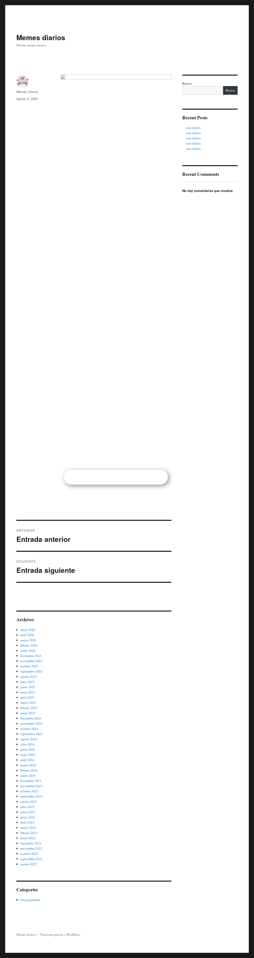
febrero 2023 (28, 833)
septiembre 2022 (31, 859)
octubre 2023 (29, 791)
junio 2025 (27, 687)
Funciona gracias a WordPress (60, 934)
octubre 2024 (29, 728)
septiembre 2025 (31, 671)
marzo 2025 (28, 702)
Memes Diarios (27, 91)
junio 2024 (27, 749)
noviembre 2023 (31, 786)
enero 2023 (27, 838)
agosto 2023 (28, 801)
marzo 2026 (28, 640)
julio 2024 (27, 744)
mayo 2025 (27, 692)
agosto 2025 (28, 676)
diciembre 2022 (30, 843)
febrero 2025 (28, 708)
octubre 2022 (29, 853)
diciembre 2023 (30, 780)
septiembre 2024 (31, 734)
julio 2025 (27, 682)
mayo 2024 (27, 754)
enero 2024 (27, 775)
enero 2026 (27, 650)
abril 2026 (27, 635)
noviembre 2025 (31, 661)
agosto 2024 (28, 739)
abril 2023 (27, 822)
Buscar (186, 83)
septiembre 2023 (31, 796)
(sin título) (193, 127)
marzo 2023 (28, 827)
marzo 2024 (28, 765)
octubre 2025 (29, 666)
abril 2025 (27, 697)
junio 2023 (27, 812)
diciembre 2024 (30, 718)
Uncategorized (30, 899)
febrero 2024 (28, 770)
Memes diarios (40, 37)
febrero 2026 (28, 645)
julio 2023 (27, 806)
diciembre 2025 (30, 655)
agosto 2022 (28, 864)
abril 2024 (27, 760)
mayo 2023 (27, 817)
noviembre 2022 (31, 848)
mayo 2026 (27, 629)
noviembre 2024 (31, 723)
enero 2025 (27, 713)
